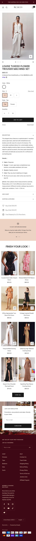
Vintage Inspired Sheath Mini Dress (27, 314)
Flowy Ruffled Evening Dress (9, 349)
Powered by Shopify (15, 525)
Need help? (30, 125)
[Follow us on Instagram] (13, 504)
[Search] (6, 7)
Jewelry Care (23, 477)
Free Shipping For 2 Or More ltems (15, 214)
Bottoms (4, 463)
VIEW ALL (18, 395)
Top (5, 104)
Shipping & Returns (8, 199)
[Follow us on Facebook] (4, 504)
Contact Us (23, 457)
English (20, 519)
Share (4, 125)
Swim (3, 470)
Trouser (12, 104)
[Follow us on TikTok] (13, 508)
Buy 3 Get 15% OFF (11, 210)
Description (6, 135)
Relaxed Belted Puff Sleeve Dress (27, 279)
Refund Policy (24, 467)
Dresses (4, 457)
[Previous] (3, 62)
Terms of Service (25, 473)
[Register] (29, 447)
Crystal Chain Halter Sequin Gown (9, 279)
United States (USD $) (8, 519)
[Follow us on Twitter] (8, 504)
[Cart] (33, 7)
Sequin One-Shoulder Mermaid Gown (9, 385)
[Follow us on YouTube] (8, 508)
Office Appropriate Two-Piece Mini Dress (9, 314)
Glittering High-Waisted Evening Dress (27, 349)
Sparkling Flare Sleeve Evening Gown (26, 385)
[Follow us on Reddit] (4, 512)
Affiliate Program (24, 480)
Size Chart (5, 194)
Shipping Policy (24, 463)
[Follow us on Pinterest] (4, 508)
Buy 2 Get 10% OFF (11, 205)
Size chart (31, 91)
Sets (3, 467)
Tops (3, 460)
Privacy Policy (24, 470)
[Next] (33, 62)
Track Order (23, 460)
